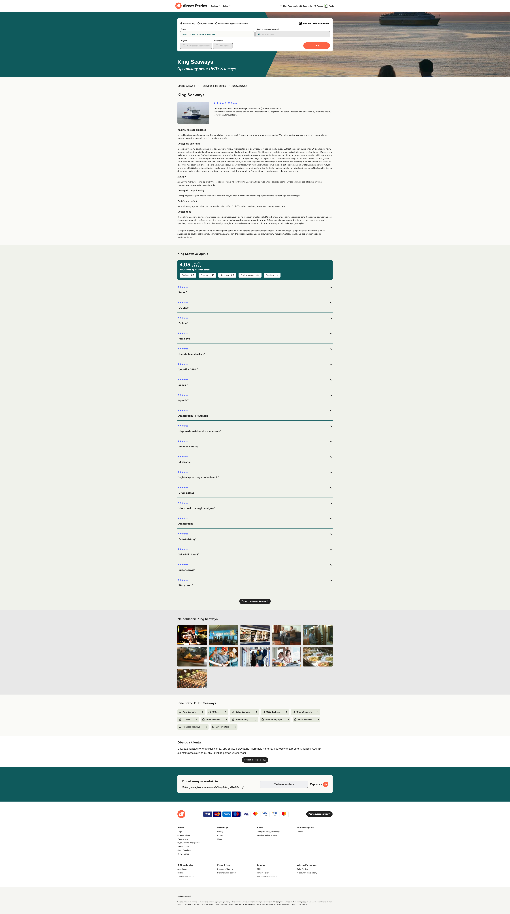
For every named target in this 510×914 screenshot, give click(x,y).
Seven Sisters (222, 727)
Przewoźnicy (182, 839)
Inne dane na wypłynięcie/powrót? (233, 23)
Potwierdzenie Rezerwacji (267, 835)
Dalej (317, 45)
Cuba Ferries (302, 869)
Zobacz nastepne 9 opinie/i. (255, 601)
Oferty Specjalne (184, 850)
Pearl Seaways (305, 719)
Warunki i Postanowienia (267, 876)
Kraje (179, 832)
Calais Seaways (242, 712)
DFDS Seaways (240, 108)
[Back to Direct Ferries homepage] (191, 6)
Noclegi (220, 832)
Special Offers (183, 846)
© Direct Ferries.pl (184, 896)
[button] (255, 290)
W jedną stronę (206, 23)
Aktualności (182, 869)
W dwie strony (189, 23)
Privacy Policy (263, 873)
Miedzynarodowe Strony (307, 873)
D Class (186, 719)
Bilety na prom (183, 854)
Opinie (232, 103)
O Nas (180, 873)
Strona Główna (186, 85)
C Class (215, 712)
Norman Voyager (273, 719)
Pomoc (300, 832)
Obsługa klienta (183, 835)
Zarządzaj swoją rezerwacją (268, 832)
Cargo (219, 839)
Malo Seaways (242, 719)
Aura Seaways (189, 712)
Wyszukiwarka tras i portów (188, 843)
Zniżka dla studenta (185, 876)
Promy (220, 835)
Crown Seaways (304, 712)
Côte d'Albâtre (273, 712)
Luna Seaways (213, 719)
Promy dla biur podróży (226, 873)
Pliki (259, 869)
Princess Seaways (191, 727)
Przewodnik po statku (213, 85)
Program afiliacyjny (225, 869)
